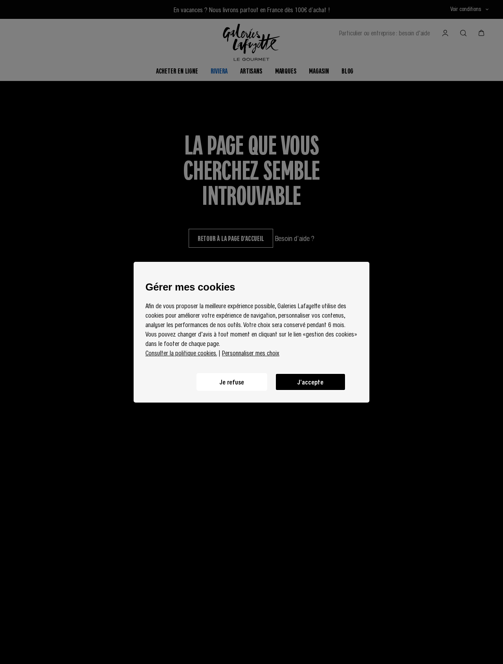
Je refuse (232, 382)
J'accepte (310, 382)
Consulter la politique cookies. (181, 353)
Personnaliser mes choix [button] (250, 353)
